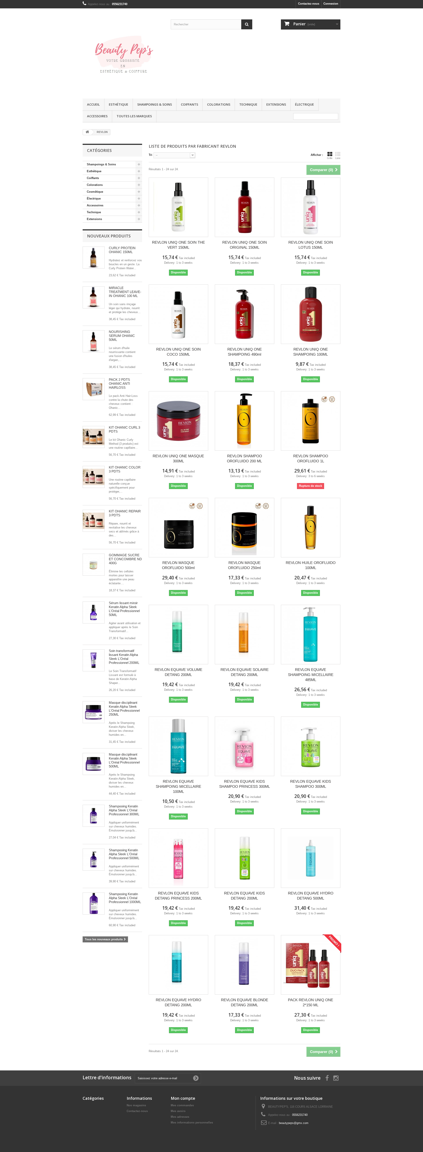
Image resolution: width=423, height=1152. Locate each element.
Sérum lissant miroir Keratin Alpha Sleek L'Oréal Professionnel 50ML (124, 609)
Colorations (218, 104)
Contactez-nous (308, 3)
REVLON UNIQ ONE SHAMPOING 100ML (310, 352)
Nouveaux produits (109, 236)
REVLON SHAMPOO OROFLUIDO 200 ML (244, 458)
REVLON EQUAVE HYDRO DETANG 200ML (178, 1002)
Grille (329, 158)
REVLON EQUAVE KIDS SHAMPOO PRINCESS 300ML (244, 784)
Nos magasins (136, 1105)
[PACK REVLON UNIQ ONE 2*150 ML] (310, 964)
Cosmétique (95, 191)
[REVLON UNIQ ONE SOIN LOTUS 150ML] (310, 207)
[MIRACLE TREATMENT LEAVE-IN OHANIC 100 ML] (94, 297)
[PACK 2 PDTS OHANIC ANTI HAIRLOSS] (94, 389)
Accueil (93, 104)
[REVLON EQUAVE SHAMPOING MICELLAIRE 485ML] (310, 634)
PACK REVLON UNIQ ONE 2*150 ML (310, 1002)
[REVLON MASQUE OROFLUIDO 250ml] (244, 527)
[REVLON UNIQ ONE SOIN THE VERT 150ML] (178, 207)
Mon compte (183, 1098)
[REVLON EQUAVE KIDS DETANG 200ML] (244, 858)
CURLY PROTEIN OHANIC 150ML (122, 250)
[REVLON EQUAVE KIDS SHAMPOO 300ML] (310, 746)
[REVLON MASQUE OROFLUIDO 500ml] (178, 527)
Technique (248, 104)
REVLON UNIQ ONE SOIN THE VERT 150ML (178, 245)
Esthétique (118, 104)
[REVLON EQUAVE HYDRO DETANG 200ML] (178, 964)
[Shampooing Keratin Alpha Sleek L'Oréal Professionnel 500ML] (94, 860)
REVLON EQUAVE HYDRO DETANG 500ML (310, 895)
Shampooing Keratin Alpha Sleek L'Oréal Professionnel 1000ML (125, 898)
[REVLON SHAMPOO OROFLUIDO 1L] (310, 420)
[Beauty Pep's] (123, 52)
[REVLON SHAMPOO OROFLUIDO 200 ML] (244, 420)
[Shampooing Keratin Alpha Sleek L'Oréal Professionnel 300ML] (94, 816)
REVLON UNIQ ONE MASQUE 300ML (178, 458)
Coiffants (189, 104)
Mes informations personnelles (192, 1122)
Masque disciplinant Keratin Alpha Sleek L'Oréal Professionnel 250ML (124, 708)
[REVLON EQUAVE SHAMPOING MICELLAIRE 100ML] (178, 746)
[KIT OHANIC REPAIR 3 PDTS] (94, 521)
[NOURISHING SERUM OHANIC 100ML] (94, 341)
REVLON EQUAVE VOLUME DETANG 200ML (178, 672)
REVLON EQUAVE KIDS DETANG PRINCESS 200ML (178, 895)
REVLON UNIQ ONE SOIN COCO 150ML (178, 352)
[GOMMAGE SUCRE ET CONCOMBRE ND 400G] (94, 565)
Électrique (304, 104)
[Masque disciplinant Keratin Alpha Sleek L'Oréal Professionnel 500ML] (94, 764)
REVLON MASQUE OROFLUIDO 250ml (244, 565)
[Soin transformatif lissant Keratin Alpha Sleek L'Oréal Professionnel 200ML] (94, 660)
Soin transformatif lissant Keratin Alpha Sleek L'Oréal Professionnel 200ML (124, 657)
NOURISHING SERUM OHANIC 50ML (122, 336)
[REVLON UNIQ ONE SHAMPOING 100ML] (310, 314)
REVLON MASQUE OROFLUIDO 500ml (178, 565)
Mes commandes (182, 1105)
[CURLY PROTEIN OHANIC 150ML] (94, 257)
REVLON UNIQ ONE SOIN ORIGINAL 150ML (244, 245)
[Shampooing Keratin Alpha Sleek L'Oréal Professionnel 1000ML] (94, 903)
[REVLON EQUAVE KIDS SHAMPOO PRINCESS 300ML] (244, 746)
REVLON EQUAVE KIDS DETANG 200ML (244, 895)
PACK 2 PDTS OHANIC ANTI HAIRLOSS (119, 383)
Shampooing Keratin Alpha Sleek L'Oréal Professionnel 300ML (124, 810)
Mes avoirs (178, 1111)
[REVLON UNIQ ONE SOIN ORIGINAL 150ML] (244, 207)
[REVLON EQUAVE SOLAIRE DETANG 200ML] (244, 634)
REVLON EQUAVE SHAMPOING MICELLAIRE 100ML (178, 786)
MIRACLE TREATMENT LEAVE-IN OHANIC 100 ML (125, 292)
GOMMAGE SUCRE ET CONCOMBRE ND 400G (125, 559)
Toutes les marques (134, 116)
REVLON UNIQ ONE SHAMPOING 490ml (244, 352)
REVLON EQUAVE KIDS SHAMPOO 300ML (310, 784)
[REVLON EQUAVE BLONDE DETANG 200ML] (244, 964)
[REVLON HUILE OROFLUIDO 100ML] (310, 527)
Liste (337, 158)
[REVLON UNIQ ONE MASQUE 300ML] (178, 420)
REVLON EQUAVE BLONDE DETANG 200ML (244, 1002)
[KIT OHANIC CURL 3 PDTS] (94, 437)
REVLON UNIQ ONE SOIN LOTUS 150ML (310, 245)
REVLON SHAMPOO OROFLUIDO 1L (310, 458)
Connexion (330, 3)
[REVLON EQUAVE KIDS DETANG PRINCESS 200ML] (178, 858)
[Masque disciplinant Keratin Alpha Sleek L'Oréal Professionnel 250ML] (94, 712)
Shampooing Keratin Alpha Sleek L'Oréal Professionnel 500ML (124, 854)
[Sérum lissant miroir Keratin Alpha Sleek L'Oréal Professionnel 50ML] (94, 612)
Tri (150, 155)
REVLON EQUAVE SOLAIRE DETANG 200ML (245, 672)
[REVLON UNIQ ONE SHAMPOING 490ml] (244, 314)
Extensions (276, 104)
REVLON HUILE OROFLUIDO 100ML (311, 565)
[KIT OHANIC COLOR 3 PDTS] (94, 477)
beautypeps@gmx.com (293, 1123)
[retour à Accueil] (87, 132)
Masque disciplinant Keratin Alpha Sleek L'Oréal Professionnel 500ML (124, 760)
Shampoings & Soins (154, 104)
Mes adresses (180, 1116)
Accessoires (97, 116)
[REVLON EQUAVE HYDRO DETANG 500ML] (310, 858)
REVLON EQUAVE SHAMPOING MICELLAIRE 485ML (310, 675)
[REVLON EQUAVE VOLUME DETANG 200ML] (178, 634)
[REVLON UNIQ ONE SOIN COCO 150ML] (178, 314)
